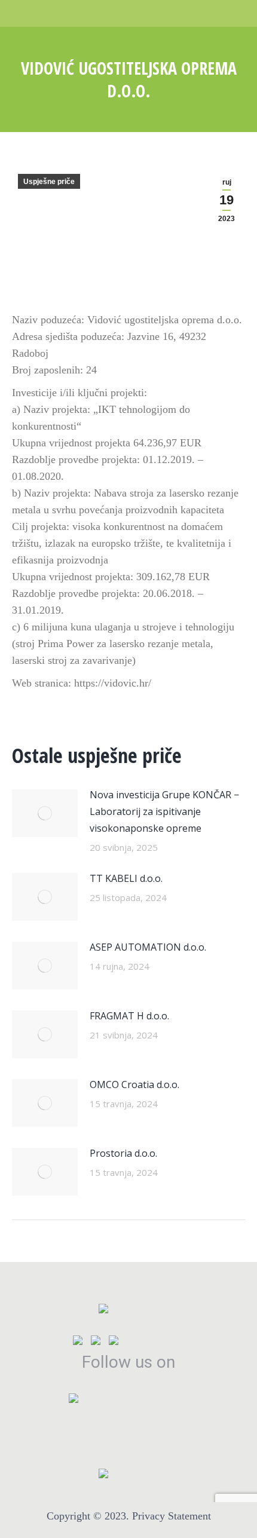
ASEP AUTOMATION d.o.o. (148, 947)
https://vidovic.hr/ (112, 683)
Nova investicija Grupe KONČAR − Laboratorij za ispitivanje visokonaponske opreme (164, 811)
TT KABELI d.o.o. (126, 878)
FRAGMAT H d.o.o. (129, 1015)
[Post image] (45, 813)
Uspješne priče (49, 181)
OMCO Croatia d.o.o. (134, 1084)
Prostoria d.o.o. (123, 1153)
